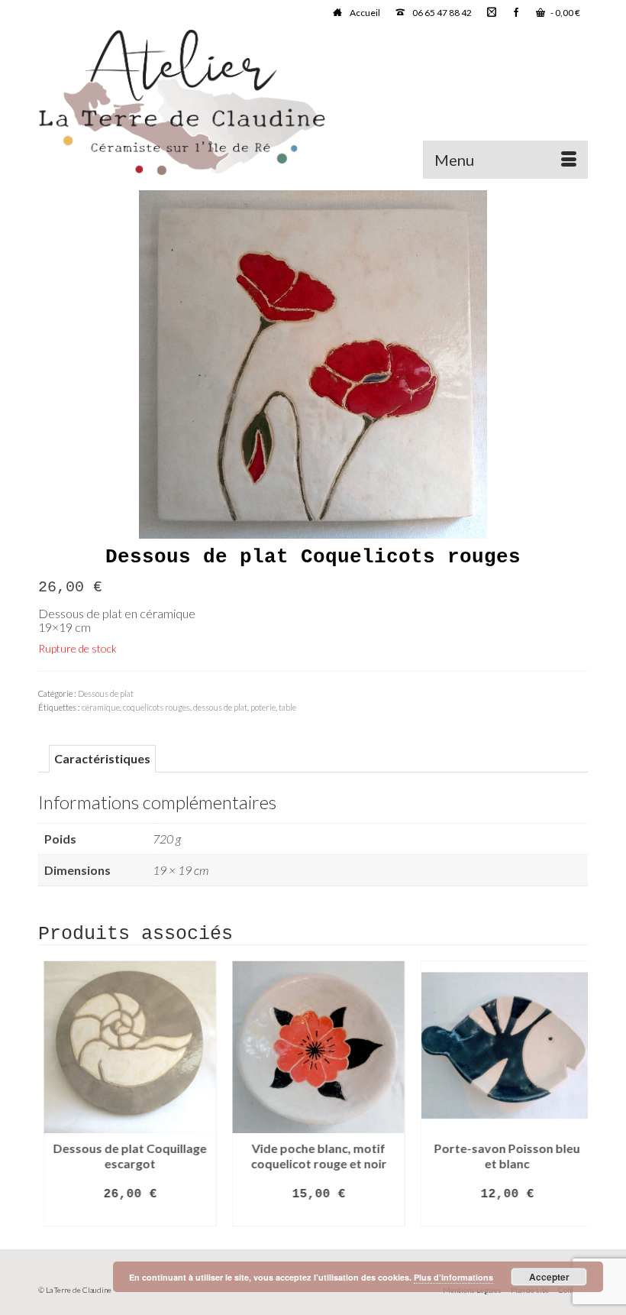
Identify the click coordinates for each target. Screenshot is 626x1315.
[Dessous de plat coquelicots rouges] (313, 362)
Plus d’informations (453, 1277)
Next (574, 1093)
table (287, 707)
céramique (101, 707)
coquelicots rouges (156, 707)
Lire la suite (125, 1216)
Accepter (549, 1277)
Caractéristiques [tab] (102, 758)
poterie (263, 707)
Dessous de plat (106, 693)
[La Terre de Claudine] (313, 102)
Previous (51, 1093)
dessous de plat (220, 707)
